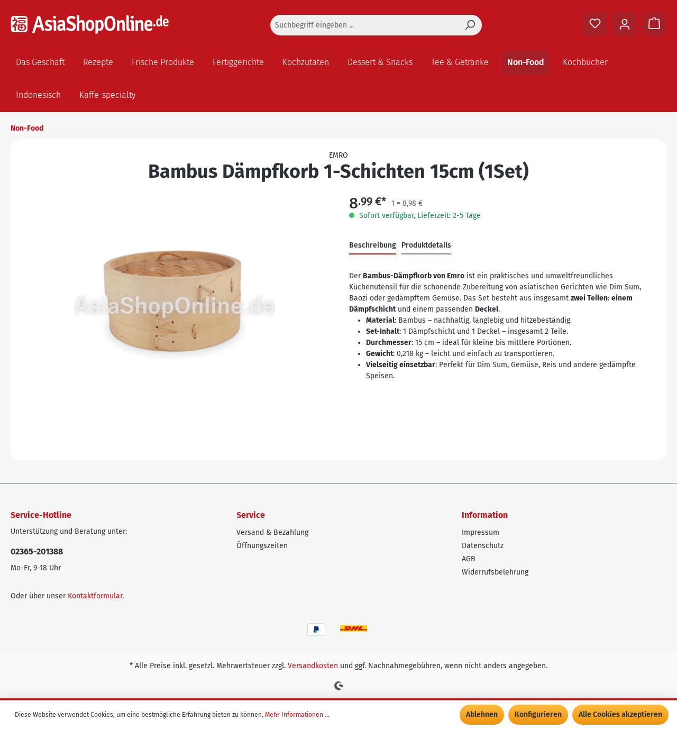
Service (250, 515)
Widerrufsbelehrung (495, 572)
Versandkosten (313, 665)
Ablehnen (482, 714)
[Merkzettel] (595, 24)
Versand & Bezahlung (272, 532)
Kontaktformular (95, 595)
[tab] (372, 245)
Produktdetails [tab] (426, 245)
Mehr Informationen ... (297, 714)
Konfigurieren (538, 714)
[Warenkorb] (654, 24)
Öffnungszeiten (262, 545)
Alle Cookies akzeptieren (620, 714)
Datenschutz (483, 545)
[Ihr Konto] (624, 24)
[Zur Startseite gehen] (90, 24)
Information (485, 515)
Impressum (480, 532)
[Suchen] (470, 25)
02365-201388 (37, 551)
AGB (468, 558)
